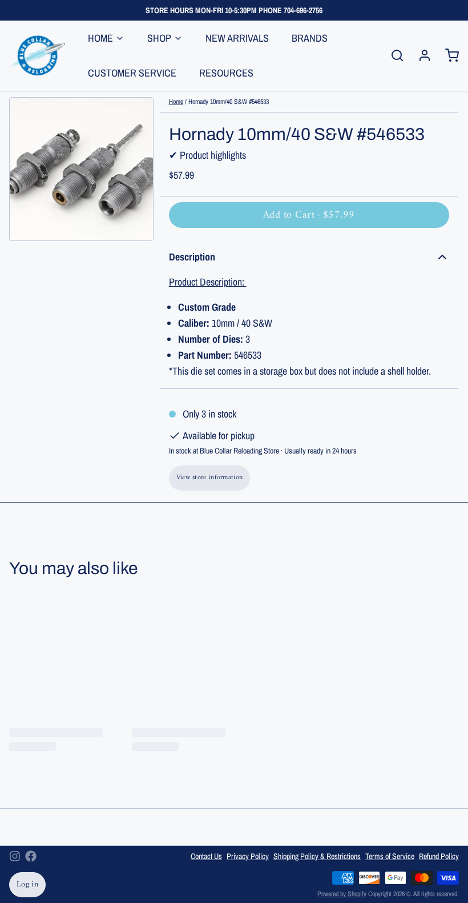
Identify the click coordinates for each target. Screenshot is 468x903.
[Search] (392, 55)
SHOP (159, 38)
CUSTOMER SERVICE (132, 73)
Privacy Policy (248, 856)
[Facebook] (31, 856)
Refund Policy (439, 856)
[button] (309, 215)
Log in (27, 884)
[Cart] (447, 55)
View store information (209, 478)
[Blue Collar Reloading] (37, 55)
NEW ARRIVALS (237, 38)
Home (176, 101)
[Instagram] (15, 856)
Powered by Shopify (341, 893)
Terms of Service (389, 856)
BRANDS (310, 38)
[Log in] (420, 55)
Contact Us (206, 856)
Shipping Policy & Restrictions (317, 856)
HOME (100, 38)
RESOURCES (226, 73)
